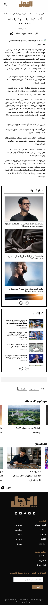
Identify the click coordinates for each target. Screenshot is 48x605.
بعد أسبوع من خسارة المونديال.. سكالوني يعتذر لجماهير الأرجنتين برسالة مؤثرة (17, 335)
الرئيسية (41, 14)
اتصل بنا (42, 560)
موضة (43, 530)
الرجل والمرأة (35, 471)
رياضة (19, 544)
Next (21, 303)
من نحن (42, 556)
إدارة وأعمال (40, 525)
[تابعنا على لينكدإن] (20, 513)
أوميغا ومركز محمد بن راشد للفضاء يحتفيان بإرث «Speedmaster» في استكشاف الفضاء (16, 323)
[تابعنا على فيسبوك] (34, 513)
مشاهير (18, 530)
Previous (27, 303)
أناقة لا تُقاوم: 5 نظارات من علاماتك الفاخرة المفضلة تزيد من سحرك (24, 225)
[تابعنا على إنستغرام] (29, 513)
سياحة (43, 534)
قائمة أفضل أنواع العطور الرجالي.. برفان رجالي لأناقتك (25, 257)
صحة (20, 535)
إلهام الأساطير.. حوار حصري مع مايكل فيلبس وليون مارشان (26, 290)
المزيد (8, 488)
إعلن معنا (41, 565)
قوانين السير (22, 389)
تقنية (43, 539)
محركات (42, 544)
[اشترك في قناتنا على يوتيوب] (16, 513)
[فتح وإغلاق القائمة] (35, 4)
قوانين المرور (34, 389)
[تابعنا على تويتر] (25, 513)
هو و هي (18, 525)
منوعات (18, 539)
